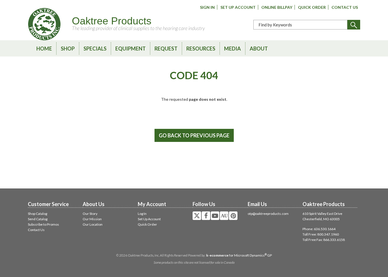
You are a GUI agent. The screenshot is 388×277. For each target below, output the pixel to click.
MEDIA (232, 48)
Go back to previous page (194, 135)
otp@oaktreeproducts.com (268, 213)
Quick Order (312, 7)
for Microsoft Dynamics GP (239, 255)
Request (166, 48)
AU (224, 216)
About (259, 48)
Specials (95, 48)
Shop (68, 48)
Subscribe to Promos (43, 224)
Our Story (90, 213)
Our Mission (92, 219)
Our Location (93, 224)
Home (44, 48)
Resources (200, 48)
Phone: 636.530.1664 (319, 229)
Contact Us (344, 7)
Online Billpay (276, 7)
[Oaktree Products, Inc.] (44, 24)
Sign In (207, 7)
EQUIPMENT (130, 48)
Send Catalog (37, 219)
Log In (142, 213)
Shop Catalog (37, 213)
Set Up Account (238, 7)
